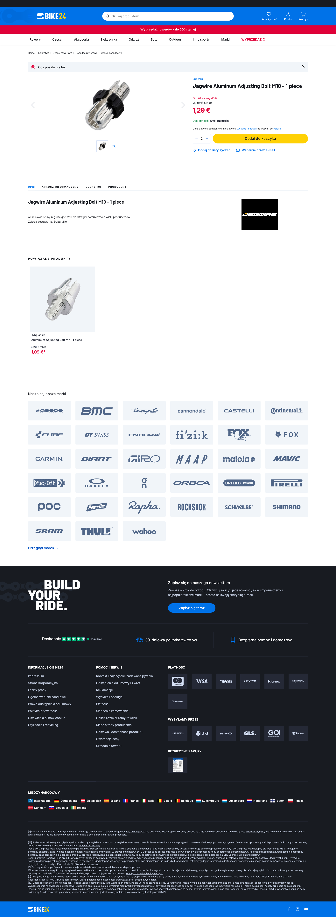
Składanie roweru (108, 746)
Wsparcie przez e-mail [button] (258, 150)
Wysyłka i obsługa (109, 697)
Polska (277, 128)
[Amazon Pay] (298, 681)
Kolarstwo (43, 52)
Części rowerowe (62, 52)
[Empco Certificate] (177, 765)
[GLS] (250, 733)
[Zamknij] (303, 66)
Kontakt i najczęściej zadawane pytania (124, 676)
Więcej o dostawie (90, 864)
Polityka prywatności (43, 711)
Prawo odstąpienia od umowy (49, 704)
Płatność (102, 704)
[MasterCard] (177, 681)
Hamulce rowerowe (86, 52)
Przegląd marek (41, 548)
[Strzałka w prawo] (91, 299)
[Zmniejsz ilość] (196, 138)
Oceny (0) (94, 186)
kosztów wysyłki (135, 831)
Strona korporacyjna (43, 683)
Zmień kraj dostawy (89, 845)
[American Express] (226, 681)
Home (31, 52)
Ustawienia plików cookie (46, 718)
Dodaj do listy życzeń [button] (214, 150)
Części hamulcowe (111, 52)
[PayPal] (250, 681)
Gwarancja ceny (107, 739)
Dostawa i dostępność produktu (119, 732)
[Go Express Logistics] (274, 733)
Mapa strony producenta (114, 725)
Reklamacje (104, 690)
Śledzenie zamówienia (112, 711)
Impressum (36, 676)
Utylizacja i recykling (43, 725)
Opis (31, 186)
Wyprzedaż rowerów (156, 29)
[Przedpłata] (177, 701)
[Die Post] (226, 733)
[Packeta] (298, 733)
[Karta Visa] (202, 681)
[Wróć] (33, 105)
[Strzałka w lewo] (34, 299)
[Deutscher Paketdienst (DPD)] (202, 733)
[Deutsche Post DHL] (177, 733)
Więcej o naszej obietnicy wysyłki (144, 873)
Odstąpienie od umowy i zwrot (118, 683)
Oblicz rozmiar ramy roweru (116, 718)
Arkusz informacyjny (60, 186)
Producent (117, 186)
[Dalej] (183, 105)
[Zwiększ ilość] (207, 138)
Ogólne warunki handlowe (47, 697)
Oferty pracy (37, 690)
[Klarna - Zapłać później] (274, 681)
